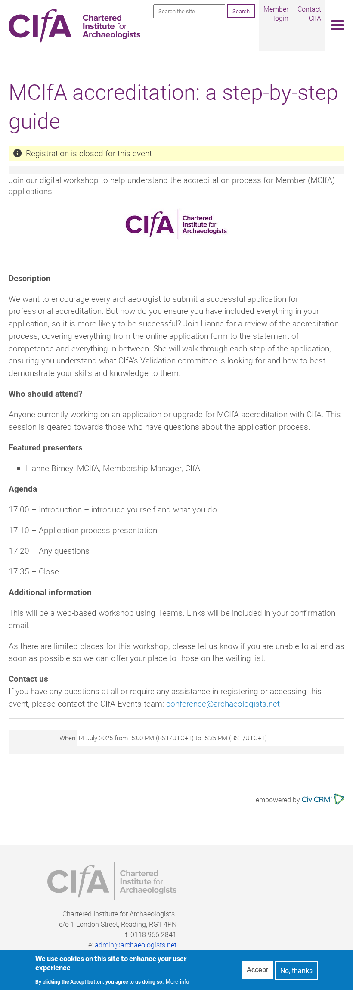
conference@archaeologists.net (223, 703)
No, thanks (296, 970)
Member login (275, 13)
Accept (257, 970)
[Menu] (334, 25)
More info (177, 981)
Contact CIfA (309, 13)
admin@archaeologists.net (135, 944)
